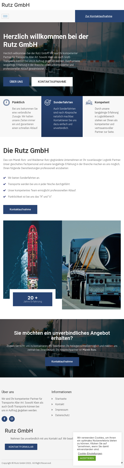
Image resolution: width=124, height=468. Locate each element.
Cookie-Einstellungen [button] (90, 453)
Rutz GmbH (16, 5)
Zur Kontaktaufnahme (98, 16)
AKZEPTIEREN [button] (87, 458)
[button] (16, 81)
